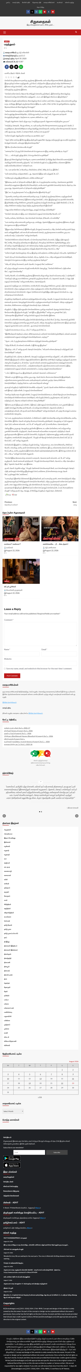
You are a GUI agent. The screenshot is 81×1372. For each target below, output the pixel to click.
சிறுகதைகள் (40, 21)
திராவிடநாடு (8, 975)
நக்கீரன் (6, 995)
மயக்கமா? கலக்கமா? (12, 544)
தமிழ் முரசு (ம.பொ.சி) (11, 933)
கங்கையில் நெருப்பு (17, 1263)
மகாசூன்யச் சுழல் (17, 1249)
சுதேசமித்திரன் (9, 913)
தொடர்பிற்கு (40, 7)
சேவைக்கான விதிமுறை (11, 1191)
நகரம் (25, 1238)
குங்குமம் (7, 888)
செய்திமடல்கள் (8, 1182)
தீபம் (5, 979)
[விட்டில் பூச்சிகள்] (21, 571)
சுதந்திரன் (7, 908)
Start (39, 811)
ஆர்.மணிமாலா (50, 547)
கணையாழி (8, 871)
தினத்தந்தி (7, 958)
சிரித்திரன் (7, 904)
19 (30, 1083)
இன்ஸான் (7, 842)
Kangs (6, 1263)
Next (76, 816)
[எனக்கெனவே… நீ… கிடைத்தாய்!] (60, 528)
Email (44, 649)
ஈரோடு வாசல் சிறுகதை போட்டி (14, 739)
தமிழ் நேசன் (8, 925)
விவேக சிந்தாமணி (10, 1041)
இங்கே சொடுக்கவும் (10, 702)
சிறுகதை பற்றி (36, 2)
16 (73, 1079)
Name (7, 649)
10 (8, 1079)
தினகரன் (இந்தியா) (10, 946)
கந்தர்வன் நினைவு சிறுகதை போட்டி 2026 (18, 731)
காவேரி (6, 884)
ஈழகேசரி (7, 846)
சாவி (5, 900)
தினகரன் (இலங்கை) (11, 950)
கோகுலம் (7, 896)
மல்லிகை (7, 1020)
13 (40, 1079)
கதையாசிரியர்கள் (49, 2)
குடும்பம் (7, 41)
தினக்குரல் (7, 954)
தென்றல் (7, 983)
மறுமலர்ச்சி (7, 1016)
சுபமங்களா (7, 917)
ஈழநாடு (6, 850)
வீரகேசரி (7, 1045)
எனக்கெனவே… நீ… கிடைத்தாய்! (55, 544)
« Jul (40, 1097)
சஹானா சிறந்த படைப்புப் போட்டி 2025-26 (18, 744)
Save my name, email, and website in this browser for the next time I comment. (39, 668)
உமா (5, 859)
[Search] (76, 32)
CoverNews (54, 1369)
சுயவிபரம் (60, 2)
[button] (5, 32)
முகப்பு (8, 2)
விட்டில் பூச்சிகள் (10, 587)
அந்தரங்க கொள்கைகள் (11, 1196)
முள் (11, 1288)
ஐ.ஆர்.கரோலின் (23, 52)
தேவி (50, 538)
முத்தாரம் (7, 1024)
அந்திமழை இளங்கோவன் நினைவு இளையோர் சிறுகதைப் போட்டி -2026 (28, 736)
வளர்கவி (9, 547)
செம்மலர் (7, 921)
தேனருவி (7, 987)
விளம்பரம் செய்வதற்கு (10, 1186)
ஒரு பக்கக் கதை (9, 538)
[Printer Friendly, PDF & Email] (11, 495)
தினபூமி (6, 966)
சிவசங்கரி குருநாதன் (14, 590)
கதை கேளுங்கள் (8, 1177)
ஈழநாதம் (7, 854)
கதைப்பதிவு (16, 2)
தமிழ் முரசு (7, 929)
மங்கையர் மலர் (9, 1008)
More (37, 1208)
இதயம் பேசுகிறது (9, 838)
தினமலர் (7, 971)
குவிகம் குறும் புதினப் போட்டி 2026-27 (17, 728)
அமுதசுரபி (7, 830)
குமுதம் (6, 892)
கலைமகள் (7, 875)
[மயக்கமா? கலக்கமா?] (21, 528)
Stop (41, 811)
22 (62, 1083)
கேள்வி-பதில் (26, 2)
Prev (4, 816)
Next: (75, 503)
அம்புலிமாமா (8, 834)
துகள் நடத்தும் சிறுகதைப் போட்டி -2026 (17, 733)
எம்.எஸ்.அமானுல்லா (24, 1277)
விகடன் (6, 1037)
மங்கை (6, 1004)
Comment (9, 620)
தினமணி (7, 962)
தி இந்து (6, 942)
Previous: (11, 503)
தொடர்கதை (57, 538)
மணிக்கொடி (8, 1012)
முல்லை (6, 1029)
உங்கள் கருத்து (69, 2)
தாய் (5, 937)
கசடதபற (7, 867)
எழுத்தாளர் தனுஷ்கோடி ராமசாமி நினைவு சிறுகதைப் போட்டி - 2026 (27, 742)
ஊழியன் (7, 863)
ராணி (6, 1033)
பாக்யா (6, 1000)
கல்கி (6, 879)
